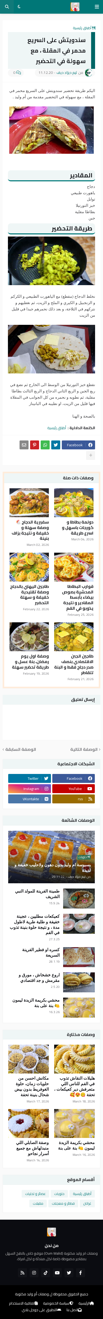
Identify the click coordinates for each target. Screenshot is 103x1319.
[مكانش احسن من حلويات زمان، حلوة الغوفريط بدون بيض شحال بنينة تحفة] (28, 1059)
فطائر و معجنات (63, 1203)
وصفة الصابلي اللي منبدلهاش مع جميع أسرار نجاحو (32, 1148)
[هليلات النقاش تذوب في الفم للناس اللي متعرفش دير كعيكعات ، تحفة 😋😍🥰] (74, 1059)
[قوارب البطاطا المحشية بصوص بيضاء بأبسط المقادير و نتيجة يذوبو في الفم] (73, 567)
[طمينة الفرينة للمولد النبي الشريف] (79, 899)
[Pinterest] (34, 444)
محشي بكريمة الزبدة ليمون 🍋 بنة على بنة (36, 1003)
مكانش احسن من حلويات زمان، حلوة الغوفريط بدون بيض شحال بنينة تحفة (32, 1086)
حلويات (59, 1193)
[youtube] (57, 1272)
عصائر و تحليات (35, 1193)
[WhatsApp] (45, 444)
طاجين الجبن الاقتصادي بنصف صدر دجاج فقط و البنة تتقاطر (73, 664)
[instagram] (34, 1272)
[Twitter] (55, 444)
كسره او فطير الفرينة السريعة (41, 952)
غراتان (87, 1203)
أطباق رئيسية (82, 28)
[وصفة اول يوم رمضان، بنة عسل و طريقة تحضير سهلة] (29, 636)
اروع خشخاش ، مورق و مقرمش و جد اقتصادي (39, 978)
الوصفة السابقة (20, 749)
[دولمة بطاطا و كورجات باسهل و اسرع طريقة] (73, 502)
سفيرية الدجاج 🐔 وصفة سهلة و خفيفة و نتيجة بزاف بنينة (30, 530)
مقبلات (38, 1203)
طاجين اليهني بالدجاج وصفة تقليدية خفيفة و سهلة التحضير (29, 594)
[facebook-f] (80, 1272)
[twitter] (68, 1272)
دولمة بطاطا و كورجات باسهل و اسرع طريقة (77, 527)
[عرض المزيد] (90, 455)
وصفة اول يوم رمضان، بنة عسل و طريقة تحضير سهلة (30, 661)
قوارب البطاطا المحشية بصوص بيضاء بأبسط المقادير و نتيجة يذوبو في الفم (77, 597)
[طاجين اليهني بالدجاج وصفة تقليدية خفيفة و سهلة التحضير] (29, 567)
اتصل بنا (72, 1310)
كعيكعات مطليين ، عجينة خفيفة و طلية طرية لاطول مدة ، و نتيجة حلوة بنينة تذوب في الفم (35, 924)
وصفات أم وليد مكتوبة (32, 1294)
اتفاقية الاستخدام (22, 1303)
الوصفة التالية (84, 749)
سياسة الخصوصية (56, 1303)
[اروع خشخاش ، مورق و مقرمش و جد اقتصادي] (79, 982)
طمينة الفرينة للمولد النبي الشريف (37, 894)
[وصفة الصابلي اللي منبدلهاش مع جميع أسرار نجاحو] (28, 1123)
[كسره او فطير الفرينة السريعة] (79, 957)
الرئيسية (84, 1303)
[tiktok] (45, 1272)
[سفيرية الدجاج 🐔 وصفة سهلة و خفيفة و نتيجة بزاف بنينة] (29, 502)
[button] (97, 6)
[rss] (22, 1272)
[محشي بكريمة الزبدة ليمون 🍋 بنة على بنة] (79, 1008)
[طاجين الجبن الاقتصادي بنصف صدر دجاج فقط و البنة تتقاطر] (73, 636)
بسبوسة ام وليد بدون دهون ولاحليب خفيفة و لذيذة (53, 868)
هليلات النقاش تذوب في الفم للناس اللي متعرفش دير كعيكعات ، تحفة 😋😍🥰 (74, 1086)
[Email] (24, 444)
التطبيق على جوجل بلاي (39, 1310)
